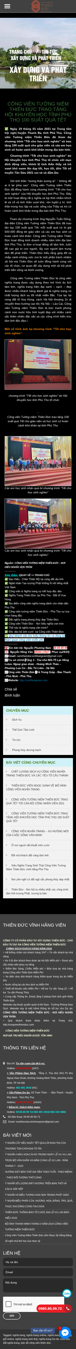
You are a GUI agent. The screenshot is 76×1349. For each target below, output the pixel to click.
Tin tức (49, 51)
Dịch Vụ (16, 719)
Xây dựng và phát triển (36, 57)
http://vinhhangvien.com (33, 680)
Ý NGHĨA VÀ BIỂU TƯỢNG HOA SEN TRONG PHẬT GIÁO (37, 1195)
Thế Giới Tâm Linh (23, 729)
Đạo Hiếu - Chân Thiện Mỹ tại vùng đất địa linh (36, 579)
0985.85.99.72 (50, 1309)
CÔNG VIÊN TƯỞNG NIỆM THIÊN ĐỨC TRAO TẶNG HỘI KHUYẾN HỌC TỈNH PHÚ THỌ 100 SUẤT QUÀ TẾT (38, 817)
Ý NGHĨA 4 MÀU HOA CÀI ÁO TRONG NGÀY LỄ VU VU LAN (38, 1154)
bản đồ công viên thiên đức (36, 1343)
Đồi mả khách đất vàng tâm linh (30, 855)
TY (12, 940)
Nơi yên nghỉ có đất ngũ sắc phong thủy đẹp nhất (40, 879)
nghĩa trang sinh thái (26, 1339)
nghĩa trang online (36, 1335)
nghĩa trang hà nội (49, 1339)
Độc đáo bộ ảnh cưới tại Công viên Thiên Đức (36, 631)
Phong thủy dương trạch (26, 750)
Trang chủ (20, 51)
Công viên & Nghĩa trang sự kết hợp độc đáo (35, 591)
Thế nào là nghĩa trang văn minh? (28, 627)
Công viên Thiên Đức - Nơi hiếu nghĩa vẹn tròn (36, 623)
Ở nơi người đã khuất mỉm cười (30, 845)
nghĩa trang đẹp (56, 1335)
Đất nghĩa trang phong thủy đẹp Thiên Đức (34, 619)
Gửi (12, 1315)
